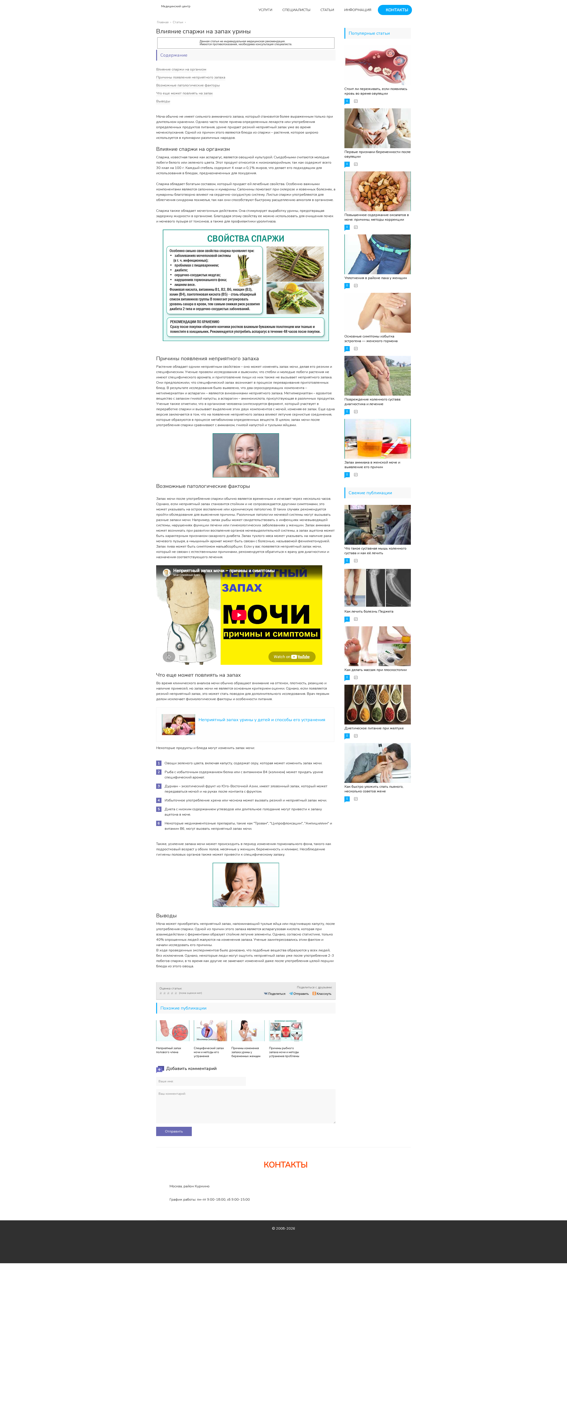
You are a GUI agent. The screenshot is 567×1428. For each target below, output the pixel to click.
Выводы (163, 101)
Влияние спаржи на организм (181, 69)
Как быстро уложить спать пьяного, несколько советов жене (373, 789)
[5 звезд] (176, 993)
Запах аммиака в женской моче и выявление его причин (372, 465)
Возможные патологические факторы (188, 85)
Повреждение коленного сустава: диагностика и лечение (372, 401)
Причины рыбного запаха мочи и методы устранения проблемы (284, 1052)
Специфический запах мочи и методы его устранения (209, 1052)
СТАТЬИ (327, 10)
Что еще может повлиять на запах (184, 93)
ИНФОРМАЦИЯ (357, 10)
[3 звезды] (169, 993)
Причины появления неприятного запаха (190, 77)
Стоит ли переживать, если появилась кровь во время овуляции (375, 91)
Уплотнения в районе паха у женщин (375, 278)
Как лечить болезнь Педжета (368, 611)
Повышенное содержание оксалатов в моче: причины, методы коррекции (376, 217)
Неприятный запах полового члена (168, 1050)
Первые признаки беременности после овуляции (377, 154)
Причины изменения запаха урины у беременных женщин (245, 1052)
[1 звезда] (161, 993)
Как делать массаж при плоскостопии (375, 669)
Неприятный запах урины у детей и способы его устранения (261, 720)
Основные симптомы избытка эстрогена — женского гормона (371, 338)
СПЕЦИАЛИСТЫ (296, 10)
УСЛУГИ (265, 10)
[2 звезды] (165, 993)
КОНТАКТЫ (396, 10)
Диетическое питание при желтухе (374, 728)
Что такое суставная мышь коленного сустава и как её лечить (375, 551)
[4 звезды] (173, 993)
